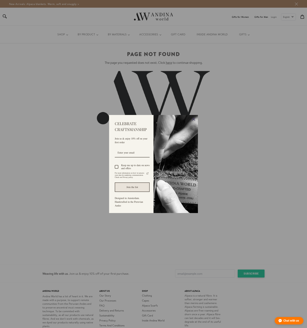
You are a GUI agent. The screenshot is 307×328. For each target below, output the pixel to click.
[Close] (193, 119)
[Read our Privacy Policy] (147, 173)
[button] (289, 320)
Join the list (132, 187)
